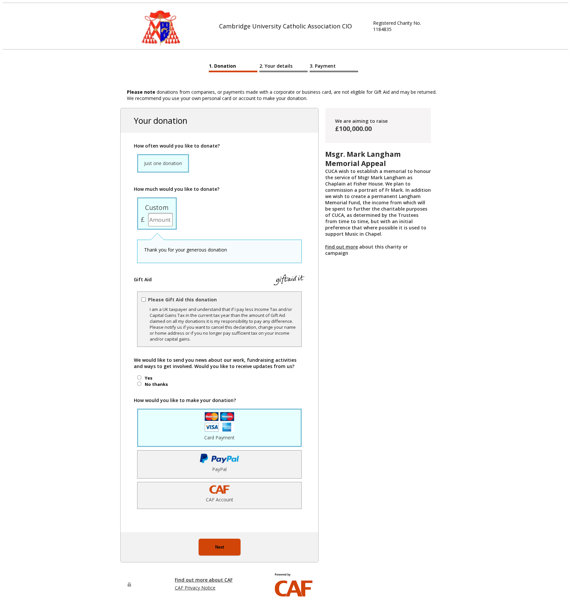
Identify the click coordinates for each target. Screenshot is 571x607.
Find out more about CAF (204, 580)
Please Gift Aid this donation (182, 299)
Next (219, 547)
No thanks (156, 384)
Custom (157, 207)
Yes (148, 378)
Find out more (341, 247)
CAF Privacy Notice (195, 588)
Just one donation (163, 163)
